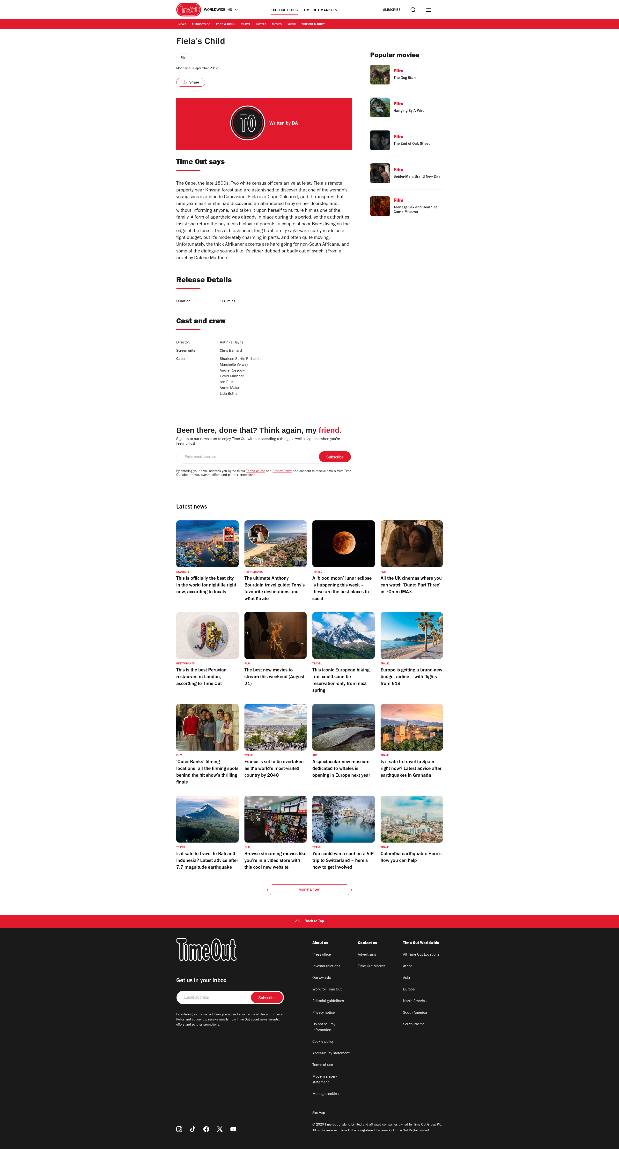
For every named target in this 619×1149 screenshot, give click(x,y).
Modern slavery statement (324, 1080)
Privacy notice (323, 1013)
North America (415, 1001)
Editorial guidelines (328, 1001)
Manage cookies (325, 1094)
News (182, 24)
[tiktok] (193, 1129)
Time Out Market (313, 24)
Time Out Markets (320, 11)
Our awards (321, 978)
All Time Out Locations (421, 955)
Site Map (318, 1113)
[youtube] (233, 1129)
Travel (246, 24)
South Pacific (413, 1025)
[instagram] (179, 1129)
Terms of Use (255, 471)
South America (415, 1013)
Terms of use (322, 1065)
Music (291, 24)
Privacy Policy (282, 471)
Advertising (367, 955)
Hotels (261, 24)
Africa (407, 966)
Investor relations (326, 966)
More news (309, 890)
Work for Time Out (327, 990)
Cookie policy (323, 1042)
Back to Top (314, 921)
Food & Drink (225, 24)
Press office (321, 955)
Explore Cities (284, 11)
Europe (409, 990)
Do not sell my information (323, 1027)
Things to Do (201, 24)
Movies (277, 24)
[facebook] (206, 1129)
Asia (406, 978)
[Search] (413, 10)
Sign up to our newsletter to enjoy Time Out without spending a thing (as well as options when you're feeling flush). (258, 441)
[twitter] (220, 1129)
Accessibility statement (331, 1054)
